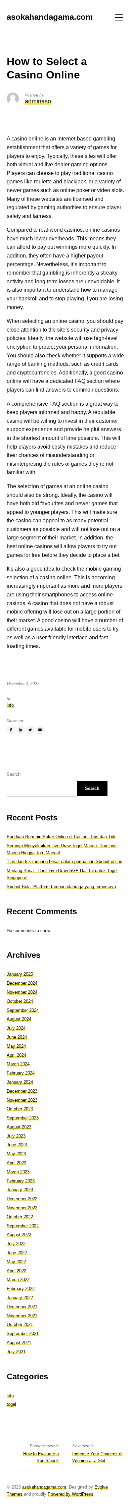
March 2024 (18, 1063)
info (10, 705)
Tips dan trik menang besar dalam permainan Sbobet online (64, 861)
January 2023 (20, 1189)
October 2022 (20, 1216)
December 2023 (22, 1091)
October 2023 (20, 1108)
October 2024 (20, 1001)
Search (13, 774)
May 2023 (16, 1153)
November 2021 (22, 1315)
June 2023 (17, 1144)
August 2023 (19, 1127)
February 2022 (21, 1288)
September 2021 (23, 1333)
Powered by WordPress (70, 1494)
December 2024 (22, 983)
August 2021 (19, 1342)
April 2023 (16, 1162)
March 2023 (18, 1171)
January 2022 (20, 1297)
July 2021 (16, 1351)
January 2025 (20, 974)
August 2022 (19, 1234)
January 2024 (20, 1082)
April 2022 (16, 1270)
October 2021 (20, 1324)
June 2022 (17, 1252)
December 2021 (22, 1306)
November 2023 (22, 1100)
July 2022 (16, 1243)
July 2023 (16, 1136)
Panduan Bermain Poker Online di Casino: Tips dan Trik (61, 836)
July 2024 (16, 1028)
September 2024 (23, 1010)
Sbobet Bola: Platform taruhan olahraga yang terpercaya (61, 886)
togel (11, 1404)
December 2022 (22, 1198)
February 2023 (21, 1180)
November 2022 (22, 1207)
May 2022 (16, 1261)
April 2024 (16, 1055)
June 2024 (17, 1037)
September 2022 (23, 1225)
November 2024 (22, 992)
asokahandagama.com (44, 1487)
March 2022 (18, 1279)
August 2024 (19, 1019)
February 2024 (21, 1073)
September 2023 (23, 1117)
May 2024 (16, 1046)
